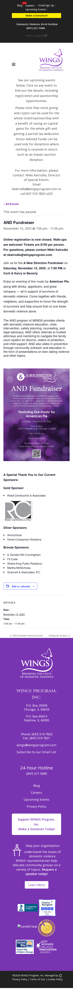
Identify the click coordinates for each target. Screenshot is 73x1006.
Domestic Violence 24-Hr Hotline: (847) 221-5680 (37, 26)
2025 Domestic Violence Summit (27, 635)
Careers (29, 5)
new (24, 3)
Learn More (36, 885)
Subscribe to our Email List (36, 752)
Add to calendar (21, 586)
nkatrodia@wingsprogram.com (35, 189)
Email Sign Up (46, 5)
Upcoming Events (35, 9)
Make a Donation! (37, 15)
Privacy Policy (36, 806)
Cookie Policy (55, 979)
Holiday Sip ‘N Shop (58, 635)
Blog (19, 5)
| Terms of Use (36, 979)
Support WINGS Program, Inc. (36, 824)
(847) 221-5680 (36, 773)
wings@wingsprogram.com (36, 745)
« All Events (11, 204)
